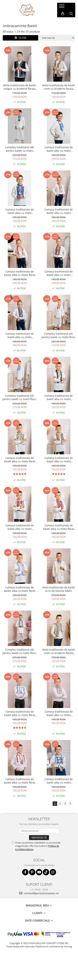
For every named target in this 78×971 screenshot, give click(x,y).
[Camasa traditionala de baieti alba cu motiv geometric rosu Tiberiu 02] (58, 250)
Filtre (21, 37)
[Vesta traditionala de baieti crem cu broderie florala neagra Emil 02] (58, 628)
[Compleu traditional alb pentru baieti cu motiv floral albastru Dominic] (19, 628)
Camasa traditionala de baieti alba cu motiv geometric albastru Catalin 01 (58, 780)
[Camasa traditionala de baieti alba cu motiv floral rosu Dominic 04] (58, 504)
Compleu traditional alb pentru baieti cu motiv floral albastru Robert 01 (19, 397)
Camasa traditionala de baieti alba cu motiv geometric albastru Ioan (19, 211)
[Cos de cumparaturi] (63, 13)
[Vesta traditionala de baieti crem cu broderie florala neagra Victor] (58, 64)
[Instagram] (53, 872)
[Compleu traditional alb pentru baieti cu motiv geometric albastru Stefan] (19, 126)
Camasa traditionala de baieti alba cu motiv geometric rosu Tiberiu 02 (58, 273)
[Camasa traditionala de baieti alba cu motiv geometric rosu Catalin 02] (19, 504)
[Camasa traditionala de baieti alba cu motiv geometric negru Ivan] (58, 374)
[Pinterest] (32, 872)
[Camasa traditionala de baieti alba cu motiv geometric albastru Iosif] (58, 126)
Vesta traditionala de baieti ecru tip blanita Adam (58, 589)
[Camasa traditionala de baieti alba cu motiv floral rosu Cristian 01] (19, 757)
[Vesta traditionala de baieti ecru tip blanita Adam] (58, 566)
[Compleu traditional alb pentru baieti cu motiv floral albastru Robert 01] (19, 374)
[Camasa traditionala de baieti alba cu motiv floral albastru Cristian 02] (19, 690)
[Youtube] (39, 872)
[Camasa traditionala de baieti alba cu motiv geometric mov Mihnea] (58, 690)
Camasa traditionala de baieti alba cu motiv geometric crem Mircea (58, 459)
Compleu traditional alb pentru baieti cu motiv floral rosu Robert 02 (58, 335)
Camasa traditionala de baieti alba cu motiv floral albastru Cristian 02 (19, 713)
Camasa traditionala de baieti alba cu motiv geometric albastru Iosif (58, 148)
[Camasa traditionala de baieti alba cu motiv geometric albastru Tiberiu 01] (19, 312)
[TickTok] (46, 872)
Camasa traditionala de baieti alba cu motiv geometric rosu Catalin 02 (19, 527)
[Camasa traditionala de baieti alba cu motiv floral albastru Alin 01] (19, 566)
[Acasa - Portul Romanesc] (27, 10)
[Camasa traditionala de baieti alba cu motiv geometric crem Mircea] (58, 436)
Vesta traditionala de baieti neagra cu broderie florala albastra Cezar (19, 86)
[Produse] (62, 7)
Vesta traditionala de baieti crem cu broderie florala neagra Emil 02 (58, 651)
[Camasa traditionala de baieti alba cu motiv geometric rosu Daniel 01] (58, 188)
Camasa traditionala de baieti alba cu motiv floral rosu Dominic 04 (58, 527)
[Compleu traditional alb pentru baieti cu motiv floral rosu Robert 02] (58, 312)
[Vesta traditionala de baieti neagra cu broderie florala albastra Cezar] (19, 64)
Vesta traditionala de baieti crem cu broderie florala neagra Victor (58, 86)
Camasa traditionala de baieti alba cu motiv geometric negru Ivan (58, 397)
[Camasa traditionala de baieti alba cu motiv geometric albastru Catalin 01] (58, 757)
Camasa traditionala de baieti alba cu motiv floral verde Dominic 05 (19, 459)
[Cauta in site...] (71, 13)
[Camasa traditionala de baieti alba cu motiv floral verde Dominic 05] (19, 436)
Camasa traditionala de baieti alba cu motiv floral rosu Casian (19, 273)
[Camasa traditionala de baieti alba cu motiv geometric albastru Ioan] (19, 188)
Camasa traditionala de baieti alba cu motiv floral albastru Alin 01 (19, 589)
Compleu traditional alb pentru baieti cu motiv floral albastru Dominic (19, 651)
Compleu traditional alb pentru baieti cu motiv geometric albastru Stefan (19, 148)
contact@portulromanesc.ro (41, 893)
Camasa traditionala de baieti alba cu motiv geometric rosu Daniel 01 (58, 211)
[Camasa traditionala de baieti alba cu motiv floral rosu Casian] (19, 250)
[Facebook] (25, 872)
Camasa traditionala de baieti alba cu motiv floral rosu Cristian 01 (19, 780)
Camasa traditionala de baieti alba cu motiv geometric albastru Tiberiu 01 (19, 335)
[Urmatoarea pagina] (70, 803)
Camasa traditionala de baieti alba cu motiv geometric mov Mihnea (58, 713)
